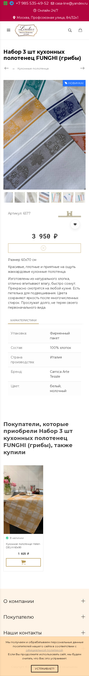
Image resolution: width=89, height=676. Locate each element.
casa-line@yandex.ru (71, 3)
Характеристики (23, 320)
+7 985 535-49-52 (32, 3)
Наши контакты (23, 633)
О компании (19, 601)
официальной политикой (44, 650)
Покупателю (19, 617)
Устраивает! (44, 668)
